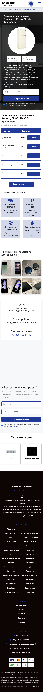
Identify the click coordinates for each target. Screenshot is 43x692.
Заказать (34, 138)
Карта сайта (37, 687)
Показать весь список (21, 184)
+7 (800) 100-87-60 (21, 335)
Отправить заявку (21, 98)
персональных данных (20, 105)
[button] (3, 455)
